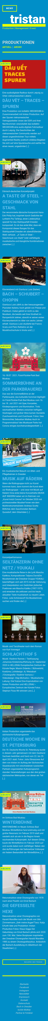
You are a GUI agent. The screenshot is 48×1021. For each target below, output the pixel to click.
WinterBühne (17, 822)
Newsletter (24, 993)
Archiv (18, 47)
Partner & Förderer (24, 1013)
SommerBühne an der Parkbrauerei (22, 386)
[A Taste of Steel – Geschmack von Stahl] (24, 186)
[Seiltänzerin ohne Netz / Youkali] (24, 552)
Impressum (24, 997)
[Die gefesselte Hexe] (24, 893)
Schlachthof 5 (19, 654)
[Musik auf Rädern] (24, 466)
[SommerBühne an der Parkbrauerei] (24, 370)
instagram (24, 990)
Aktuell (7, 47)
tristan (28, 19)
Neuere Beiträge (33, 962)
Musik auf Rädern (22, 478)
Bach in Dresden (24, 1006)
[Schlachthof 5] (24, 641)
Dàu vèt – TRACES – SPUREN (23, 103)
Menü (9, 8)
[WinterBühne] (24, 813)
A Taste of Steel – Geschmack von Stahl (22, 201)
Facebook (24, 987)
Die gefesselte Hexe (18, 908)
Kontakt (24, 1000)
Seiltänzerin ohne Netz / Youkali (22, 564)
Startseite (24, 984)
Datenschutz (24, 1003)
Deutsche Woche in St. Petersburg (23, 742)
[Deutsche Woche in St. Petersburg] (24, 726)
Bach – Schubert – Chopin (23, 297)
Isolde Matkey (24, 1009)
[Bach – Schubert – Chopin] (24, 284)
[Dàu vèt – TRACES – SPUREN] (24, 88)
